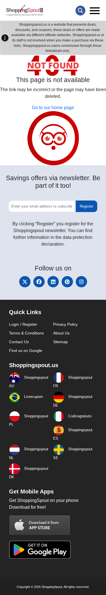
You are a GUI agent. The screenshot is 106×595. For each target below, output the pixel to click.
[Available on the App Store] (40, 525)
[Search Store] (80, 11)
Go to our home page (53, 107)
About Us (61, 333)
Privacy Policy (65, 324)
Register (86, 206)
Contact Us (19, 342)
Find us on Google (25, 350)
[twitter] (25, 281)
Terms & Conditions (26, 333)
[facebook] (39, 281)
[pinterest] (67, 281)
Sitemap (60, 342)
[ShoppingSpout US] (24, 10)
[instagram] (81, 281)
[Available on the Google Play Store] (40, 549)
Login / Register (23, 324)
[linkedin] (53, 281)
